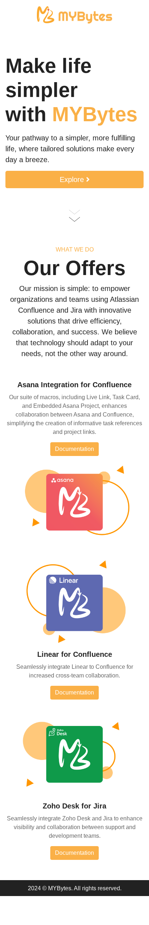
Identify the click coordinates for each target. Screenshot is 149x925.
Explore (73, 179)
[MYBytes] (74, 14)
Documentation (74, 449)
